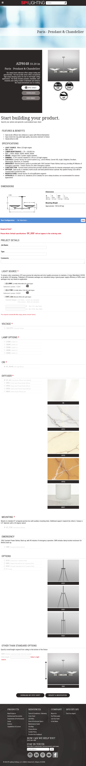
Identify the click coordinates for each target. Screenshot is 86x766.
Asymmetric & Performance (15, 719)
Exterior (9, 724)
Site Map (31, 727)
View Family (30, 98)
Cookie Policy (32, 732)
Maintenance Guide (34, 724)
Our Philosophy (55, 716)
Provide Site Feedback (35, 734)
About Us (54, 713)
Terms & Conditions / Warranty (37, 713)
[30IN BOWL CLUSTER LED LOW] (27, 287)
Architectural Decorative (14, 716)
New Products (11, 713)
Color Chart (31, 716)
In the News (54, 721)
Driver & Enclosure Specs (35, 721)
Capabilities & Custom (14, 727)
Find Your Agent (71, 713)
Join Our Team (55, 719)
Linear (9, 721)
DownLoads (30, 93)
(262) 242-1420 (31, 740)
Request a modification (57, 695)
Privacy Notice (32, 729)
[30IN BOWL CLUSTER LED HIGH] (27, 293)
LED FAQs (31, 719)
